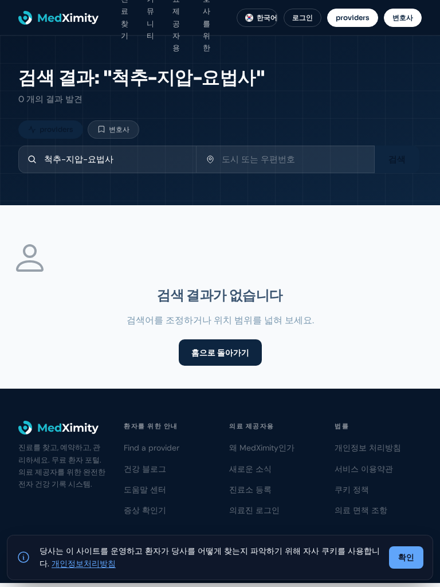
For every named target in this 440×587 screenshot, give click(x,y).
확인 (406, 557)
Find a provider (151, 448)
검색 (397, 159)
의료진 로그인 (254, 510)
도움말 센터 (145, 489)
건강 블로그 (145, 469)
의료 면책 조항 (361, 510)
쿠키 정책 (352, 489)
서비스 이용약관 (364, 469)
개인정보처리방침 (84, 563)
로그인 (302, 17)
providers (353, 17)
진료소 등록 (250, 489)
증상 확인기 (145, 510)
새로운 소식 (250, 469)
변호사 (402, 17)
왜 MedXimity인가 (261, 448)
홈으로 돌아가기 (220, 352)
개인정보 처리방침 (368, 448)
